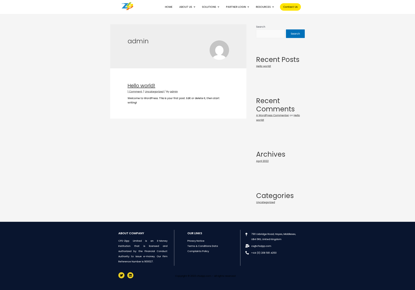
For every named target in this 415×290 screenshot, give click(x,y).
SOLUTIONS (209, 7)
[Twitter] (121, 275)
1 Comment (135, 91)
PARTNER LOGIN (236, 7)
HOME (168, 7)
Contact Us (290, 7)
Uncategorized (154, 91)
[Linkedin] (130, 275)
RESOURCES (263, 7)
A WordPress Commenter (272, 115)
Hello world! (141, 85)
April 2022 (262, 161)
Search (260, 27)
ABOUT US (185, 7)
